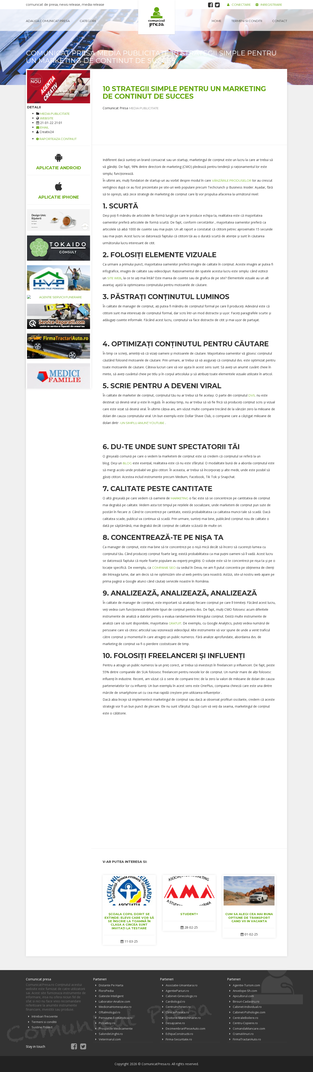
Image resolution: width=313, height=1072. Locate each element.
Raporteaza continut (58, 139)
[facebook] (210, 5)
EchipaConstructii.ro (179, 1034)
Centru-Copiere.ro (245, 1023)
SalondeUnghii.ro (111, 1034)
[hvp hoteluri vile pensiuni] (58, 277)
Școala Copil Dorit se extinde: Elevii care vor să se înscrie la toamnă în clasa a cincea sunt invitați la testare (129, 921)
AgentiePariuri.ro (177, 991)
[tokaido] (58, 248)
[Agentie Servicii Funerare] (58, 297)
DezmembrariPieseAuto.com (185, 1028)
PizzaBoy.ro (107, 1023)
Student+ (189, 914)
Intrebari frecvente (45, 1016)
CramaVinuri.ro (243, 1034)
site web (114, 278)
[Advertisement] (186, 120)
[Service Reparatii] (58, 316)
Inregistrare (271, 4)
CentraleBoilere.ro (245, 1018)
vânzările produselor (231, 180)
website (46, 118)
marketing (179, 498)
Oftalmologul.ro (109, 1012)
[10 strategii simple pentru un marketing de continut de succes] (58, 86)
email (44, 127)
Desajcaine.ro (175, 1023)
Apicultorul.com (243, 996)
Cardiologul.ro (175, 1001)
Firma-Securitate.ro (179, 1039)
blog (127, 463)
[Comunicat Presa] (156, 17)
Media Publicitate (55, 113)
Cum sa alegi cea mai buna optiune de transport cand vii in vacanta (249, 917)
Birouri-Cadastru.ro (246, 1001)
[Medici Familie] (58, 375)
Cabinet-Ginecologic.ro (181, 996)
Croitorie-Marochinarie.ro (183, 1018)
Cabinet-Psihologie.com (249, 1012)
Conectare (241, 4)
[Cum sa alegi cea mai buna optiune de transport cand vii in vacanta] (249, 890)
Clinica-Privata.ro (177, 1012)
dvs (251, 395)
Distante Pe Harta (111, 985)
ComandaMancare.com (249, 1028)
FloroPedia (106, 991)
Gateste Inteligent (111, 996)
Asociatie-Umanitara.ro (182, 985)
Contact (279, 21)
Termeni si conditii (246, 21)
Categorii (88, 21)
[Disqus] (189, 778)
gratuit (175, 623)
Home (216, 21)
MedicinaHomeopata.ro (115, 1007)
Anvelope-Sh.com (245, 991)
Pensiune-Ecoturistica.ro (115, 1018)
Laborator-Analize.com (114, 1001)
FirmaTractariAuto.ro (247, 1039)
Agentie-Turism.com (246, 985)
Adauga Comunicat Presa (48, 21)
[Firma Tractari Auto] (58, 346)
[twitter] (217, 5)
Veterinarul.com (110, 1039)
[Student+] (189, 890)
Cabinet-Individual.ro (247, 1007)
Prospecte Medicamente (116, 1028)
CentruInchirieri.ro (178, 1007)
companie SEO (164, 567)
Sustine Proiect (42, 1027)
